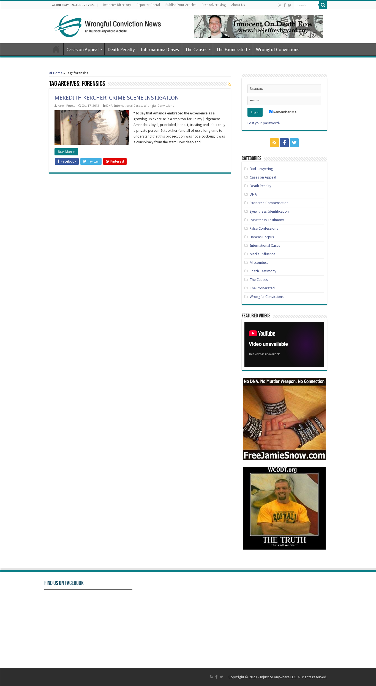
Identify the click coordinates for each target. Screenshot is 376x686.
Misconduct (259, 262)
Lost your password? (263, 123)
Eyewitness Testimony (267, 220)
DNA (109, 106)
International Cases (160, 49)
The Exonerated (231, 49)
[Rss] (280, 5)
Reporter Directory (117, 5)
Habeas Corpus (262, 237)
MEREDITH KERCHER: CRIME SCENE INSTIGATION (117, 97)
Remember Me (284, 112)
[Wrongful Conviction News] (107, 25)
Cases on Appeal (83, 49)
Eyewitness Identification (269, 211)
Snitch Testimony (263, 271)
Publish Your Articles (180, 5)
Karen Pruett (66, 106)
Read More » (66, 152)
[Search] (323, 5)
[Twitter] (289, 5)
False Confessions (264, 228)
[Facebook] (284, 5)
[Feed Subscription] (229, 84)
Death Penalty (121, 49)
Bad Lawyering (261, 169)
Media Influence (262, 254)
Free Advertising (214, 5)
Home (56, 49)
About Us (238, 5)
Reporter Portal (148, 5)
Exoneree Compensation (269, 203)
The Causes (196, 49)
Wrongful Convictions (277, 49)
